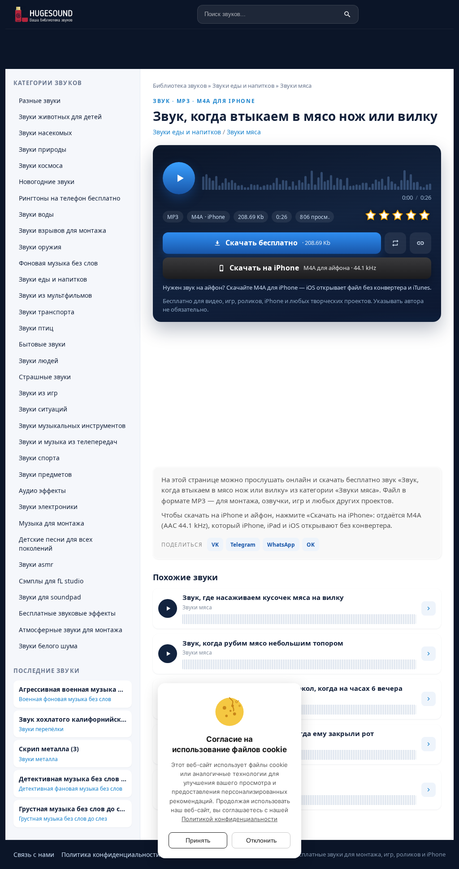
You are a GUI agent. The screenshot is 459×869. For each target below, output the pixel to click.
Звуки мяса (244, 132)
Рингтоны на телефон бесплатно (69, 198)
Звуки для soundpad (50, 597)
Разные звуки (40, 100)
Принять (198, 840)
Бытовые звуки (42, 344)
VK (215, 544)
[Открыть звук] (428, 608)
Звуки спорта (39, 458)
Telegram (242, 544)
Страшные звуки (45, 376)
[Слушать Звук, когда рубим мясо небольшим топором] (167, 653)
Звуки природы (42, 149)
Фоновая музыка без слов (58, 263)
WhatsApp (281, 544)
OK (311, 544)
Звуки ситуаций (43, 409)
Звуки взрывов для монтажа (62, 230)
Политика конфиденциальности (110, 854)
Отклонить (261, 840)
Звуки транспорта (46, 312)
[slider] (316, 172)
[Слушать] (179, 178)
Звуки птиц (36, 328)
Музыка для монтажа (51, 523)
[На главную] (57, 14)
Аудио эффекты (42, 490)
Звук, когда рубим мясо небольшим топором (262, 642)
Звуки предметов (45, 474)
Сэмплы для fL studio (51, 581)
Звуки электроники (48, 506)
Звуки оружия (40, 247)
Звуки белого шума (48, 646)
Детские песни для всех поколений (55, 543)
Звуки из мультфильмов (55, 295)
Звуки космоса (41, 165)
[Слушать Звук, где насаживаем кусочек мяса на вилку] (167, 608)
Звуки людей (38, 360)
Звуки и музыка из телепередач (68, 441)
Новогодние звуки (46, 181)
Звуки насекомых (45, 132)
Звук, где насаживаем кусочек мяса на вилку (263, 597)
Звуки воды (36, 214)
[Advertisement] (297, 394)
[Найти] (347, 14)
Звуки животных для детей (60, 116)
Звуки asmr (36, 564)
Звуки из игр (38, 393)
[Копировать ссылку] (420, 243)
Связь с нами (33, 854)
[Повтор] (395, 243)
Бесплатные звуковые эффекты (67, 613)
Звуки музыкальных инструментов (72, 425)
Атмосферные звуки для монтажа (70, 629)
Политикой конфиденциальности (229, 818)
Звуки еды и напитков (187, 132)
